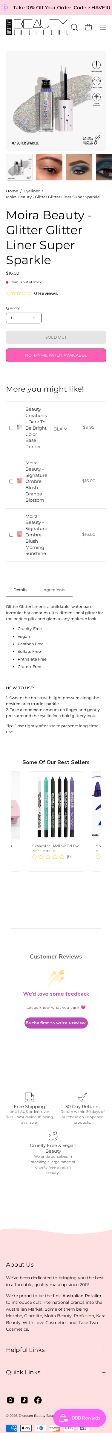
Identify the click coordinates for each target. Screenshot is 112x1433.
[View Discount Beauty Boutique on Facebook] (37, 1400)
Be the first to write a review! (56, 1023)
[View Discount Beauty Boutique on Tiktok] (24, 1400)
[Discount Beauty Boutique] (37, 27)
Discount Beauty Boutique (40, 1416)
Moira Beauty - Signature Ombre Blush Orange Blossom (36, 481)
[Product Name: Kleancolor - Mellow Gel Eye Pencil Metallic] (56, 821)
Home (12, 191)
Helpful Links (25, 1349)
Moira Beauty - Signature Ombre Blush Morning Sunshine (36, 534)
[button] (74, 27)
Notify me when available (56, 355)
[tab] (20, 589)
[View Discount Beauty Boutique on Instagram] (10, 1400)
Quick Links (23, 1372)
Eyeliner (32, 191)
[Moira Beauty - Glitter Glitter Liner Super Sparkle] (19, 167)
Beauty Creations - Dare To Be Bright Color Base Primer (36, 427)
